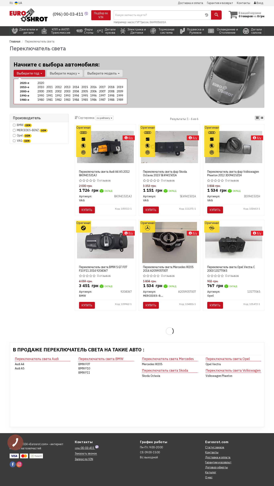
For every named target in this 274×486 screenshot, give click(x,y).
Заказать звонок (86, 453)
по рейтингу (104, 117)
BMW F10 (84, 368)
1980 (41, 100)
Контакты (243, 3)
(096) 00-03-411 (68, 14)
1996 (93, 95)
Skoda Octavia (151, 376)
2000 (41, 91)
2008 (111, 91)
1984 (76, 100)
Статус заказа (214, 447)
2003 (67, 91)
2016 (93, 87)
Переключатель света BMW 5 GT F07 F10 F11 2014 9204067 (103, 268)
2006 (93, 91)
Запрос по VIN (84, 459)
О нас (208, 477)
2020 (41, 83)
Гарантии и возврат (218, 462)
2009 (120, 91)
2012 (58, 87)
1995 (84, 95)
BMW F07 (84, 364)
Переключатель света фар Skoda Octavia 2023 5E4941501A (165, 173)
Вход (259, 3)
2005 (84, 91)
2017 (102, 87)
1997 (102, 95)
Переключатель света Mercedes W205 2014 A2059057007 (168, 268)
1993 (67, 95)
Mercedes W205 (152, 364)
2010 (41, 87)
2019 (120, 87)
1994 (76, 95)
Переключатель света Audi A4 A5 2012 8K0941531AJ (104, 173)
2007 (102, 91)
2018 (111, 87)
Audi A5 (19, 368)
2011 (49, 87)
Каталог (210, 472)
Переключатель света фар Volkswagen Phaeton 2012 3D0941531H (233, 173)
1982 (58, 100)
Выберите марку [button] (64, 73)
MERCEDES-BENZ (31, 130)
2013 (67, 87)
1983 (67, 100)
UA (20, 3)
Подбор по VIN (101, 15)
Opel (23, 135)
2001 (49, 91)
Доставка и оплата (190, 3)
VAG (23, 140)
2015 (84, 87)
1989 (120, 100)
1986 (93, 100)
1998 (111, 95)
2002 (58, 91)
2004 (76, 91)
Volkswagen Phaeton (219, 376)
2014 (76, 87)
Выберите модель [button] (102, 73)
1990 (41, 95)
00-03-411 (85, 448)
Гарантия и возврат (220, 3)
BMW (23, 125)
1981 (49, 100)
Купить (87, 210)
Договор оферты (216, 467)
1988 (111, 100)
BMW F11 (84, 372)
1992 (58, 95)
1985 (84, 100)
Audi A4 (19, 364)
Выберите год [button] (28, 73)
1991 (49, 95)
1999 (120, 95)
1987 (102, 100)
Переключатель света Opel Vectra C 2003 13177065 (231, 268)
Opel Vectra (213, 364)
